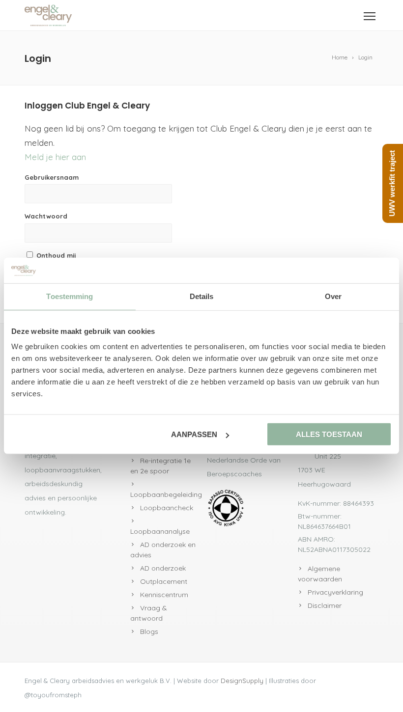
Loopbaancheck (166, 507)
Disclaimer (325, 605)
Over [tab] (333, 296)
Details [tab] (202, 296)
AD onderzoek (163, 568)
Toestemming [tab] (69, 296)
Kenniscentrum (164, 594)
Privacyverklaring (335, 592)
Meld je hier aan (55, 157)
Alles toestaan (329, 434)
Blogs (149, 631)
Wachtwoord (46, 216)
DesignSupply (242, 681)
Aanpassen (194, 434)
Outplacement (163, 581)
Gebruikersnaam (52, 177)
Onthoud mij (55, 255)
